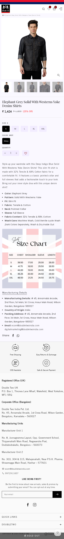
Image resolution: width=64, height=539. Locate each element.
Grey (6, 141)
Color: (7, 135)
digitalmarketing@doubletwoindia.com (24, 329)
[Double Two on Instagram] (34, 505)
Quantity (6, 148)
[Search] (43, 8)
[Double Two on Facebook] (28, 505)
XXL (43, 128)
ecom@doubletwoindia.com (25, 325)
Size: (5, 123)
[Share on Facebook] (13, 335)
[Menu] (60, 8)
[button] (25, 153)
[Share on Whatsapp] (18, 335)
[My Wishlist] (49, 8)
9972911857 (10, 473)
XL (34, 128)
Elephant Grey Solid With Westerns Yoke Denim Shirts (22, 15)
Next (59, 41)
